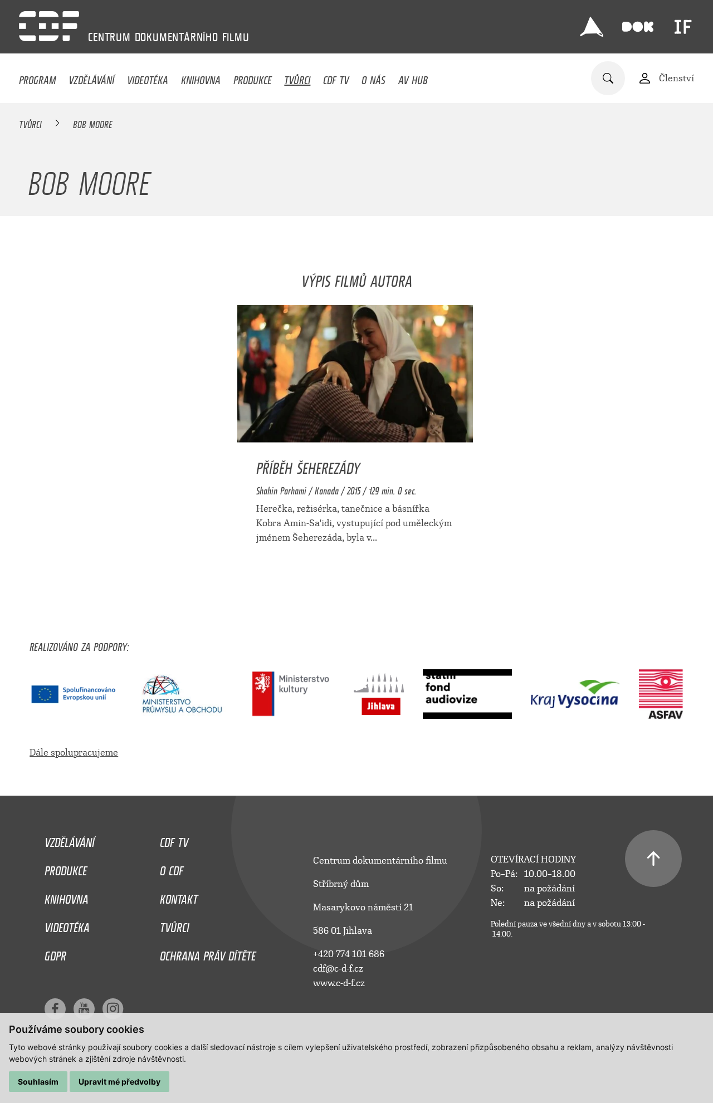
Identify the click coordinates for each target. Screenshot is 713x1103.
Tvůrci (297, 77)
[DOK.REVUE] (637, 26)
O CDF (171, 868)
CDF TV (336, 77)
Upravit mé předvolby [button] (119, 1081)
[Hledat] (608, 78)
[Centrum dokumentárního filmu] (49, 26)
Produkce (252, 77)
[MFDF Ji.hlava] (591, 26)
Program (37, 77)
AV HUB (413, 77)
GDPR (55, 953)
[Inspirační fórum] (683, 27)
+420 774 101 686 (348, 954)
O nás (373, 77)
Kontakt (179, 896)
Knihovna (201, 77)
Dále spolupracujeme (74, 752)
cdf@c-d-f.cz (338, 968)
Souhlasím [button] (38, 1081)
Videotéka (147, 77)
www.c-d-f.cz (339, 983)
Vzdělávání (91, 77)
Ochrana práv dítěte (208, 953)
